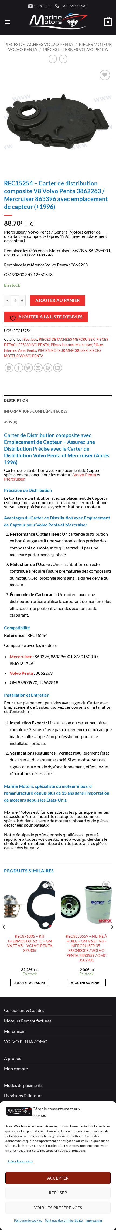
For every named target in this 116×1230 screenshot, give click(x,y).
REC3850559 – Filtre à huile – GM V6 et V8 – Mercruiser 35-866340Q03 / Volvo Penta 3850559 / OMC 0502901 (86, 948)
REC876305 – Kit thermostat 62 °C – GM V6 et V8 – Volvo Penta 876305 (29, 943)
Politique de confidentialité (64, 1220)
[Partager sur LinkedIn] (57, 367)
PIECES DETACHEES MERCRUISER (67, 339)
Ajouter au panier (57, 300)
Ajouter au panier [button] (29, 982)
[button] (7, 22)
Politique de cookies (28, 1220)
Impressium (93, 1220)
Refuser (58, 1192)
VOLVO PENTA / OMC (25, 1041)
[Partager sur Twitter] (28, 367)
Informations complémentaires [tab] (35, 411)
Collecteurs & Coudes (24, 1010)
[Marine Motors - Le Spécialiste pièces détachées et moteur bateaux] (57, 22)
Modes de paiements (23, 1085)
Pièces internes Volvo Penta (75, 49)
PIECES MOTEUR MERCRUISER (63, 350)
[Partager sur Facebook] (18, 367)
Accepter (58, 1177)
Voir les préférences (58, 1207)
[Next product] (53, 59)
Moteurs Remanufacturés (28, 1020)
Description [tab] (16, 400)
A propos (12, 1058)
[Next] (111, 937)
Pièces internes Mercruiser (71, 345)
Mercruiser (14, 478)
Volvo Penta (84, 474)
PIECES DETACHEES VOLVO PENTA (38, 44)
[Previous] (4, 937)
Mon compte (16, 1068)
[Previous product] (63, 59)
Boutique (30, 339)
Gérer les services (20, 1161)
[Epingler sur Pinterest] (47, 367)
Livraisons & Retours (23, 1095)
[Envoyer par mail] (38, 367)
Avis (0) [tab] (10, 422)
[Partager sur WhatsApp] (9, 367)
